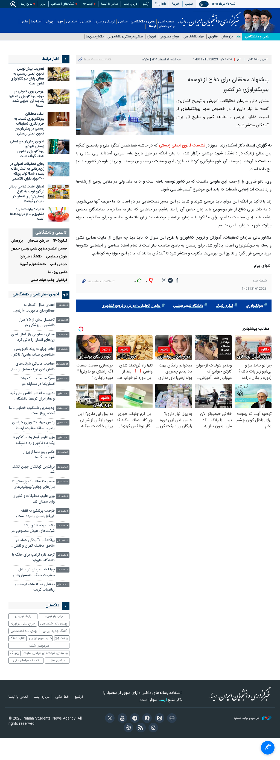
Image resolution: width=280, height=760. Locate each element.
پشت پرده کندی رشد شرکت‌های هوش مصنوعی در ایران (33, 529)
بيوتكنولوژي (254, 306)
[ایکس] (109, 719)
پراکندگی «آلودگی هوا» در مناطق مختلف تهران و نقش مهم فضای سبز (34, 544)
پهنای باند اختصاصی (53, 623)
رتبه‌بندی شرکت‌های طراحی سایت (46, 653)
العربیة (176, 4)
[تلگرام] (133, 719)
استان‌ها (36, 21)
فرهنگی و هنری (105, 21)
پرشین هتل (57, 660)
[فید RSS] (139, 728)
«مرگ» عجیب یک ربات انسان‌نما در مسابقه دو (37, 381)
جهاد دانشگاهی (193, 36)
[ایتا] (158, 719)
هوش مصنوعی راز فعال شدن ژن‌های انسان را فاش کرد (33, 337)
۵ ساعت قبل (62, 540)
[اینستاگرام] (152, 728)
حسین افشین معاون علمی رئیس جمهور (39, 249)
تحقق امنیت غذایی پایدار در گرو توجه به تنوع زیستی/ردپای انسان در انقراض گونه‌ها (27, 194)
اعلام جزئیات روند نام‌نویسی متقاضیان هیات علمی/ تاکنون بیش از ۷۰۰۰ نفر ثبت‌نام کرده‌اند (32, 352)
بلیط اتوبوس (23, 616)
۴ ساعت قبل (62, 511)
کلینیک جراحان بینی (26, 660)
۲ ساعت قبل (62, 452)
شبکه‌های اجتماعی (62, 4)
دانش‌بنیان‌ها (95, 36)
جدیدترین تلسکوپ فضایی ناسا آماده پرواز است (32, 410)
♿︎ (268, 748)
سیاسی (123, 21)
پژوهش (227, 36)
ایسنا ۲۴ (88, 4)
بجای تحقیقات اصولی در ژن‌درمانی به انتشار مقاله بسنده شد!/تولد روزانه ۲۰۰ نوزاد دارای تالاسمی (27, 171)
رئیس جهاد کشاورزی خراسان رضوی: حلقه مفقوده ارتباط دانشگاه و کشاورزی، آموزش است (33, 426)
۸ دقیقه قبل (63, 305)
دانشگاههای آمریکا (33, 264)
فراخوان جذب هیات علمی (49, 280)
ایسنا (209, 17)
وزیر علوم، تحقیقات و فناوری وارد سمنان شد (34, 498)
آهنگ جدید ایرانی (55, 631)
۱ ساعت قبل (62, 379)
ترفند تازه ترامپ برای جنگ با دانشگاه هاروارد (33, 557)
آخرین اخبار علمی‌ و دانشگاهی (36, 294)
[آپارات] (127, 728)
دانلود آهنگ (17, 638)
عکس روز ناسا (57, 272)
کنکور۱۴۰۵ (60, 241)
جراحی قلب (58, 264)
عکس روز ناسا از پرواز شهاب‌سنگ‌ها (39, 454)
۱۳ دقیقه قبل (62, 320)
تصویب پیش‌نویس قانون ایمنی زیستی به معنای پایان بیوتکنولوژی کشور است (27, 76)
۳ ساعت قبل (62, 496)
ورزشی (49, 21)
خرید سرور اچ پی (40, 638)
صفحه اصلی (166, 21)
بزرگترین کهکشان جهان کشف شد (33, 469)
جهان (60, 21)
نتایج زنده (26, 4)
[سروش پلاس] (146, 719)
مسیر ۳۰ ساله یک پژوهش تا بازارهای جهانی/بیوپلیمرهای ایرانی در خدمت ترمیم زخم (33, 485)
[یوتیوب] (121, 719)
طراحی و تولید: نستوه (247, 718)
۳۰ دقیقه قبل (62, 335)
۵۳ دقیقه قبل (62, 364)
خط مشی (62, 697)
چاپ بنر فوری (54, 616)
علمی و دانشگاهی (143, 21)
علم (239, 36)
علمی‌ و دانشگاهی (257, 36)
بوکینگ (14, 653)
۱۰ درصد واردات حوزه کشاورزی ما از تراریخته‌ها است (27, 214)
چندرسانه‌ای (166, 26)
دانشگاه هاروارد (31, 257)
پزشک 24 (61, 638)
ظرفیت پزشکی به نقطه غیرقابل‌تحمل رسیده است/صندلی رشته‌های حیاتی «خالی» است (35, 514)
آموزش (151, 36)
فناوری (213, 36)
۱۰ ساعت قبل (62, 584)
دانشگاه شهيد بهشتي (188, 306)
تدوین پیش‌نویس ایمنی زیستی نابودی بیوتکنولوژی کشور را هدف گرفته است (27, 149)
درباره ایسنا (130, 4)
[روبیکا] (171, 719)
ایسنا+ (151, 26)
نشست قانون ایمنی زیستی (182, 145)
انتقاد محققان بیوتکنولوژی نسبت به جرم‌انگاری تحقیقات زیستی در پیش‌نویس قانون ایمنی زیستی (29, 124)
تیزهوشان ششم (39, 646)
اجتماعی (71, 21)
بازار (43, 4)
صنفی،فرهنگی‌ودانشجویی (125, 36)
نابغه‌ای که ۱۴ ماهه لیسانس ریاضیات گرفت (35, 587)
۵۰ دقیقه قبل (62, 349)
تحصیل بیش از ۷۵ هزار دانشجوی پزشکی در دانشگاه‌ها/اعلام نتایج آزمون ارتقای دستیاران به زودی (34, 323)
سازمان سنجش (38, 241)
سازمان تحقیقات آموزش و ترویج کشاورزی (131, 306)
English (160, 4)
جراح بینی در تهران (22, 623)
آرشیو (146, 4)
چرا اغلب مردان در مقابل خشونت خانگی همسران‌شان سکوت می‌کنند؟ (34, 573)
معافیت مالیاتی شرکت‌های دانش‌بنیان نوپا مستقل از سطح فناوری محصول (32, 367)
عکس (24, 21)
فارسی (189, 4)
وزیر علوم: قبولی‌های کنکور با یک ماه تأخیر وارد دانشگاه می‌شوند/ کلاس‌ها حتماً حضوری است (34, 441)
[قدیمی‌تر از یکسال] (58, 74)
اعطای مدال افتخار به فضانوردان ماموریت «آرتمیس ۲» (33, 308)
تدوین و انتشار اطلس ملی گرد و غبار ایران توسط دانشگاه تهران (32, 397)
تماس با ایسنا (109, 4)
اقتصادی (86, 21)
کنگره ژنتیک (224, 306)
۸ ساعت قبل (62, 570)
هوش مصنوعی (170, 36)
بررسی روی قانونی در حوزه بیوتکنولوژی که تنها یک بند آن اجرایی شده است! (26, 99)
